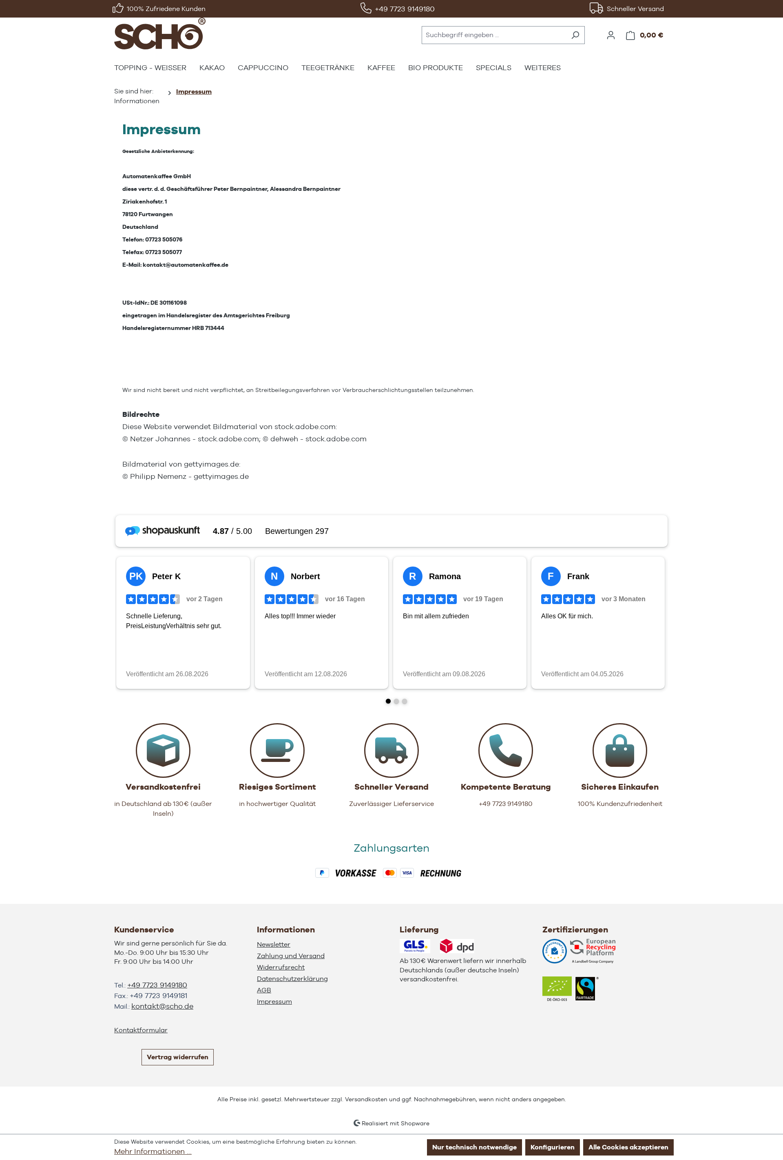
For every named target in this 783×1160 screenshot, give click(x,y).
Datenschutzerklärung (292, 979)
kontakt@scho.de (162, 1006)
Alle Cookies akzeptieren (628, 1147)
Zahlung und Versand (291, 956)
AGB (264, 990)
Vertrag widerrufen (177, 1057)
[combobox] (494, 35)
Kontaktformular (141, 1030)
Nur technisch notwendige (474, 1147)
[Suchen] (575, 35)
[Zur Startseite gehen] (160, 33)
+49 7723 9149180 (405, 8)
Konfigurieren (553, 1147)
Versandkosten (366, 1099)
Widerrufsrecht (281, 967)
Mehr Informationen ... (153, 1151)
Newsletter (273, 944)
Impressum (274, 1001)
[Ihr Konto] (611, 35)
